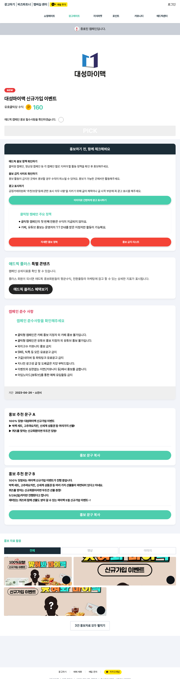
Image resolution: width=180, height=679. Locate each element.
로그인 (172, 4)
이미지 (148, 550)
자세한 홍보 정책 (49, 242)
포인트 (116, 16)
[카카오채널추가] (58, 4)
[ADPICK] (24, 16)
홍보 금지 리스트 (130, 242)
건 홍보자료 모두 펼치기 (90, 625)
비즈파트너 (24, 4)
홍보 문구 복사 (90, 455)
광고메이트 (74, 16)
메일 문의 (93, 671)
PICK (90, 130)
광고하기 (9, 4)
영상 (90, 550)
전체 (32, 550)
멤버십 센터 (40, 4)
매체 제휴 (77, 671)
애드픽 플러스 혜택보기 (30, 289)
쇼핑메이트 (49, 16)
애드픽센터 (162, 16)
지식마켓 (97, 16)
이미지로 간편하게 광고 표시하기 (90, 200)
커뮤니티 (139, 16)
